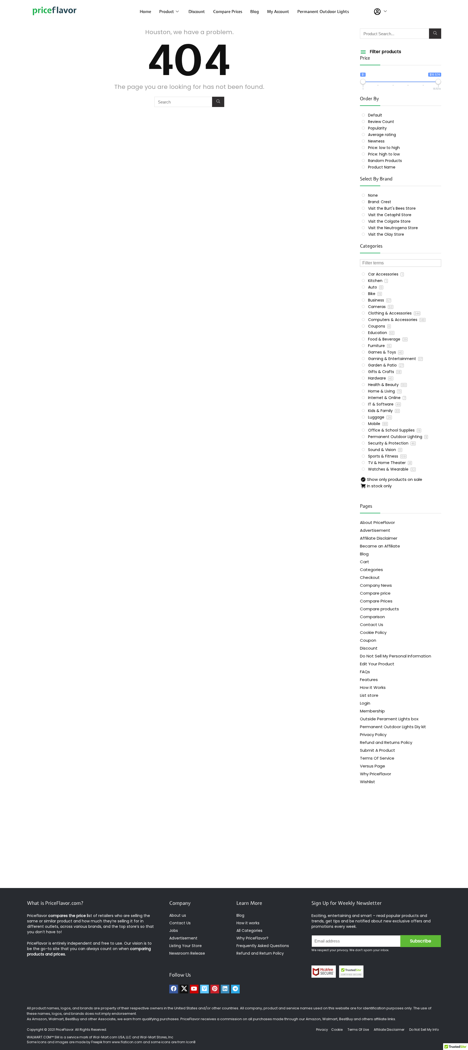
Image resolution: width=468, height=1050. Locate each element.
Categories (371, 569)
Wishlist (367, 782)
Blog (254, 11)
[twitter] (184, 989)
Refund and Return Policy (260, 953)
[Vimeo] (204, 989)
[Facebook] (173, 989)
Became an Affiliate (380, 546)
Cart (364, 562)
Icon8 (191, 1042)
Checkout (370, 577)
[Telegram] (235, 989)
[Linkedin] (225, 989)
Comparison (372, 617)
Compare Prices (227, 11)
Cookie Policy (373, 632)
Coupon (368, 640)
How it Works (373, 687)
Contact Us (371, 624)
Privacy (322, 1029)
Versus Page (372, 766)
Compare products (379, 609)
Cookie (337, 1029)
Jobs (173, 930)
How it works (247, 923)
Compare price (375, 593)
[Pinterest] (214, 989)
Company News (376, 585)
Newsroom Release (187, 953)
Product (166, 11)
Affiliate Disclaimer (378, 538)
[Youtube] (194, 989)
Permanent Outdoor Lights (323, 11)
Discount (196, 11)
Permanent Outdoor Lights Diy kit (393, 727)
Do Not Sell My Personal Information (395, 656)
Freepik (96, 1042)
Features (369, 679)
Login (365, 703)
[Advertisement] (234, 845)
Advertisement (375, 530)
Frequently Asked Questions (262, 945)
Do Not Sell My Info (424, 1029)
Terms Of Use (358, 1029)
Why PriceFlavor (375, 774)
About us (177, 915)
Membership (372, 711)
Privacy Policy (373, 734)
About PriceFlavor (377, 522)
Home (145, 11)
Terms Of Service (377, 758)
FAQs (365, 672)
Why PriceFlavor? (252, 938)
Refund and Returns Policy (386, 742)
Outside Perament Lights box (389, 719)
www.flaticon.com (127, 1042)
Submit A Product (377, 750)
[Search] (218, 102)
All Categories (249, 930)
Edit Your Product (377, 664)
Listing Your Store (186, 945)
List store (369, 695)
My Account (278, 11)
